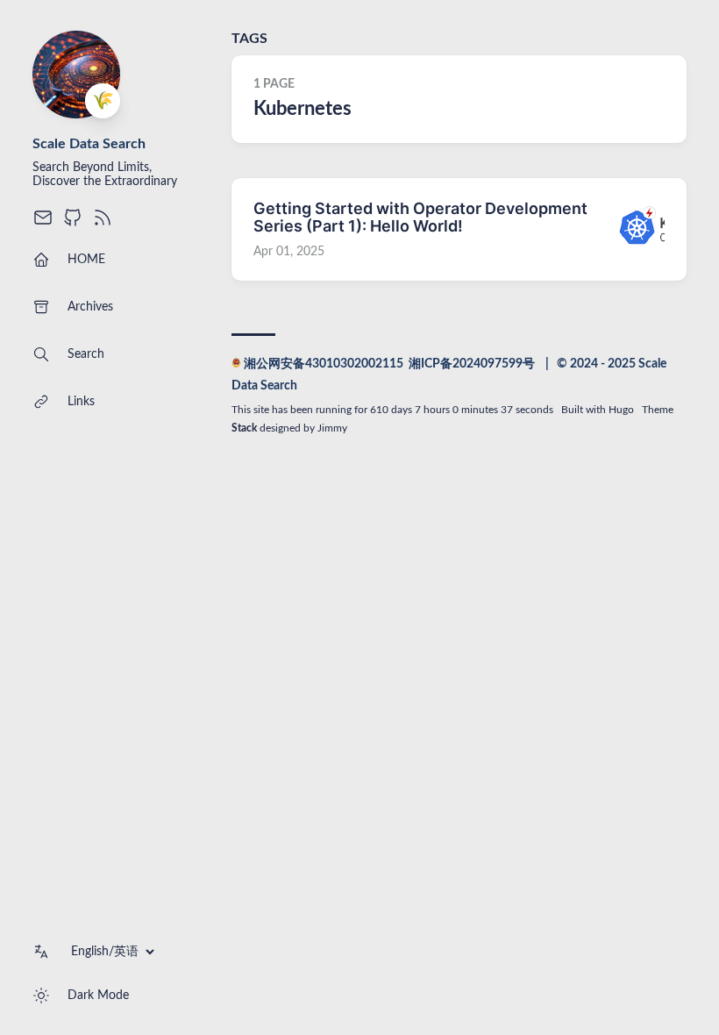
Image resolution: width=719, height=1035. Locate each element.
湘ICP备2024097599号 (472, 364)
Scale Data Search (89, 144)
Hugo (621, 409)
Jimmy (332, 428)
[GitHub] (72, 224)
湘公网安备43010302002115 (323, 364)
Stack (244, 428)
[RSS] (102, 224)
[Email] (42, 224)
